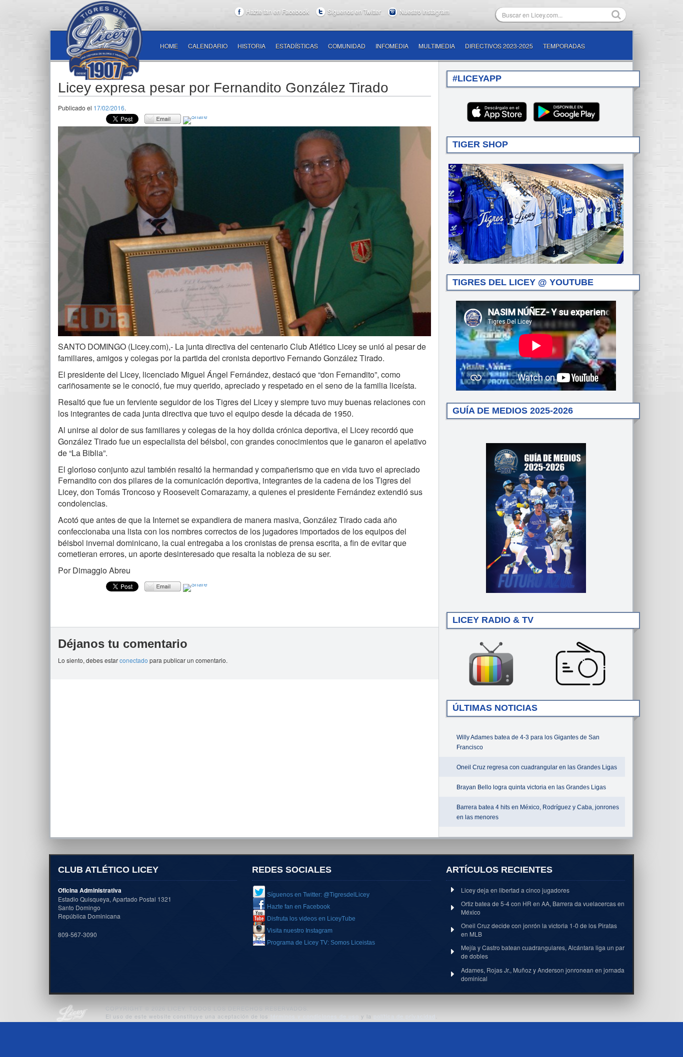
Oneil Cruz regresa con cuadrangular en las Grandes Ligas (536, 767)
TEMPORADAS (564, 45)
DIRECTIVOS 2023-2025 (499, 45)
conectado (134, 660)
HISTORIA (252, 45)
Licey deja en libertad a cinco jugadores (515, 890)
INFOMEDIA (392, 45)
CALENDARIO (208, 45)
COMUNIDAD (347, 45)
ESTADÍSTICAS (297, 45)
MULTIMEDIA (436, 45)
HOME (169, 45)
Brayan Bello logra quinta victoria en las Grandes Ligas (531, 787)
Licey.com (104, 40)
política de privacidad (405, 1016)
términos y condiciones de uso (314, 1016)
